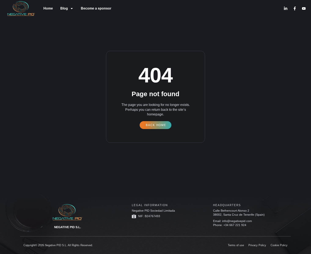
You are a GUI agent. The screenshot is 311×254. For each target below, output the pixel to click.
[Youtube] (304, 8)
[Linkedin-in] (285, 8)
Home (48, 8)
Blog (64, 8)
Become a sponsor (96, 8)
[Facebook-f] (295, 8)
